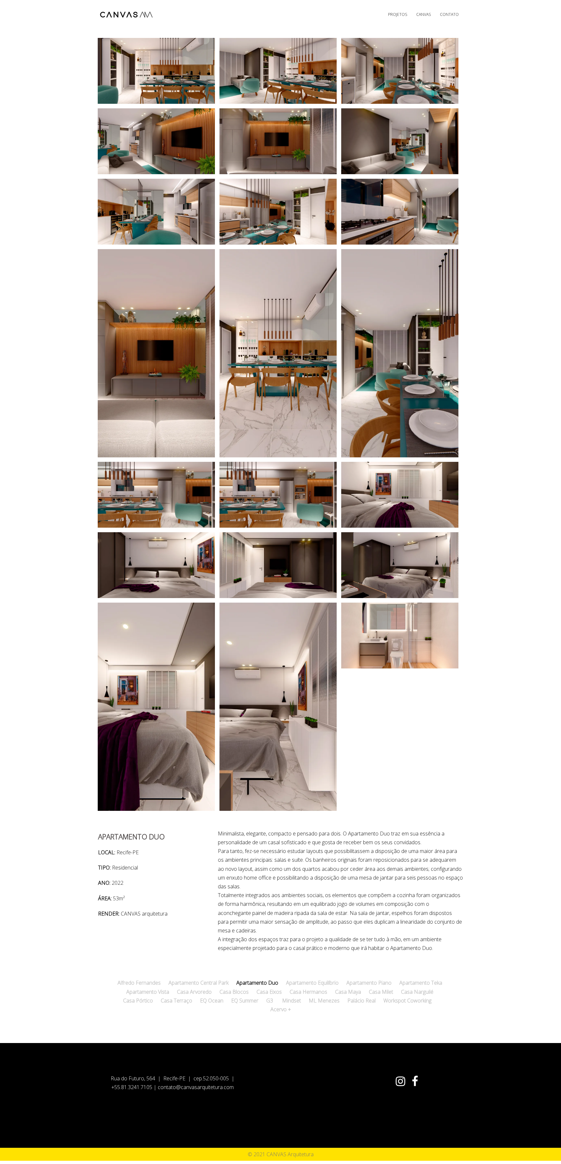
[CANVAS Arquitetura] (127, 14)
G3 (269, 1000)
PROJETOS (397, 14)
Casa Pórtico (138, 1000)
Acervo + (280, 1009)
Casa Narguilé (417, 991)
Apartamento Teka (420, 982)
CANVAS (423, 14)
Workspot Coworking (407, 1000)
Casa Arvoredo (194, 991)
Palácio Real (361, 1000)
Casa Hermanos (308, 991)
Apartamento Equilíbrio (312, 982)
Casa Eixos (269, 991)
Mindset (291, 1000)
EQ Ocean (211, 1000)
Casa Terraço (176, 1000)
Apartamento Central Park (198, 982)
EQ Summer (244, 1000)
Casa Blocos (234, 991)
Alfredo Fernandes (139, 982)
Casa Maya (348, 991)
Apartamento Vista (147, 991)
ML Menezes (324, 1000)
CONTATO (449, 14)
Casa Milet (381, 991)
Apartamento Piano (369, 982)
